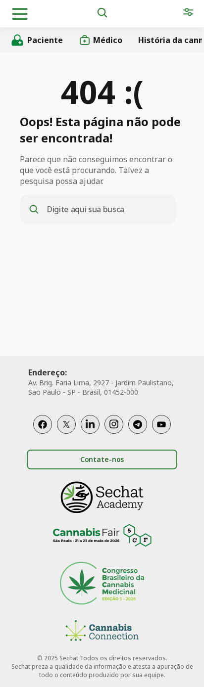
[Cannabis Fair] (102, 537)
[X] (66, 424)
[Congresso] (102, 584)
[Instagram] (113, 424)
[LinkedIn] (90, 424)
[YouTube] (161, 424)
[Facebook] (42, 424)
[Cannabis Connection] (102, 632)
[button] (20, 14)
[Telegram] (137, 424)
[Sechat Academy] (102, 497)
